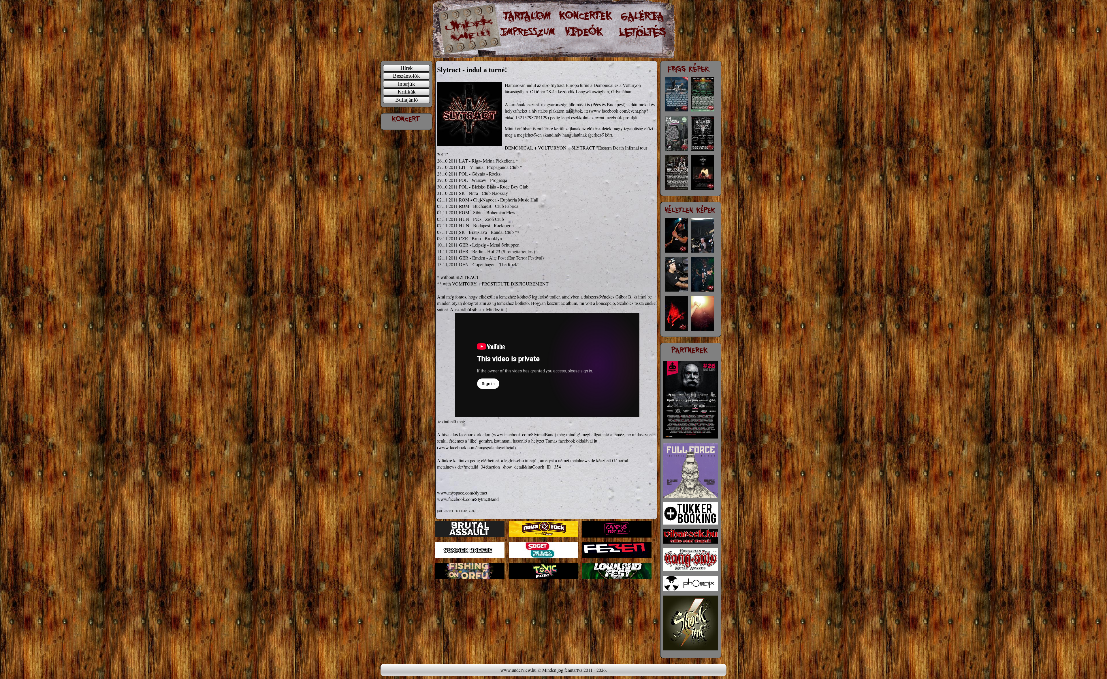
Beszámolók (406, 76)
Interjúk (406, 84)
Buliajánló (406, 100)
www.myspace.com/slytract (462, 493)
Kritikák (407, 92)
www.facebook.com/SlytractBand (524, 434)
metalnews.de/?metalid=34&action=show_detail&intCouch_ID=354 (499, 467)
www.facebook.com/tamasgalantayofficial (476, 447)
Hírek (406, 68)
